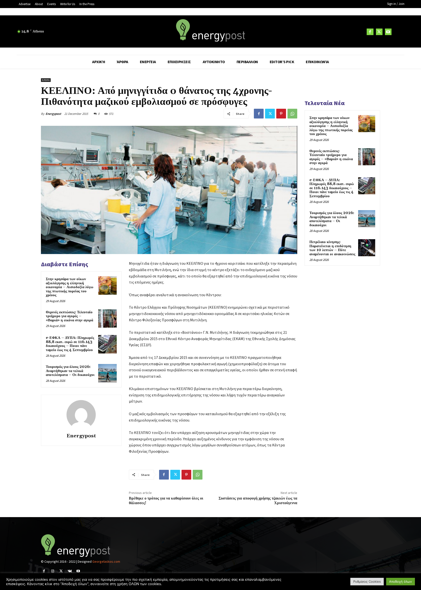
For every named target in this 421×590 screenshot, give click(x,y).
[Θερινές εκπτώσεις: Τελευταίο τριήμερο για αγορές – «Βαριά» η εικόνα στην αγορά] (107, 318)
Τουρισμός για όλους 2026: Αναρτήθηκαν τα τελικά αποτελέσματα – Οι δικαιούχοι (70, 370)
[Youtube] (388, 32)
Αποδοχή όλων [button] (400, 581)
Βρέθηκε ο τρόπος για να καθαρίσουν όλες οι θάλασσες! (166, 500)
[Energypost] (81, 414)
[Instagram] (52, 571)
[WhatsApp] (292, 113)
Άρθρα (46, 80)
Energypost (53, 114)
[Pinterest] (281, 113)
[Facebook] (370, 32)
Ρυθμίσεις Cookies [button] (367, 581)
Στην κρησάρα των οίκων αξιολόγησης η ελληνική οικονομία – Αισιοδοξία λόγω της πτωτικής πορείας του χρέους (69, 287)
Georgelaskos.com (106, 561)
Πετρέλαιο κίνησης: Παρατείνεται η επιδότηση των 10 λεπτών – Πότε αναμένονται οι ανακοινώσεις (332, 248)
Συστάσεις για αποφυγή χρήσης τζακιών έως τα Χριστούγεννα (258, 500)
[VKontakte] (70, 571)
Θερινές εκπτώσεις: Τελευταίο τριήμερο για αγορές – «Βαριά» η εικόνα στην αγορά (69, 316)
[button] (398, 32)
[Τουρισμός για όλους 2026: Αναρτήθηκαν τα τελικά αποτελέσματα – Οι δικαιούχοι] (107, 373)
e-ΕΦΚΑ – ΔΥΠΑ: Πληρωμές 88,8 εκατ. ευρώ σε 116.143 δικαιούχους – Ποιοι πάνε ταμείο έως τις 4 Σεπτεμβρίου (70, 343)
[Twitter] (379, 32)
